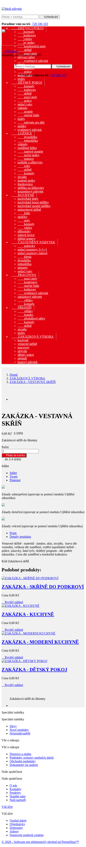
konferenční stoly (32, 46)
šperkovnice (25, 184)
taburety (26, 68)
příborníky (24, 231)
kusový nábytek (28, 362)
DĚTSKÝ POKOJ (27, 82)
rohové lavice (26, 235)
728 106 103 (40, 24)
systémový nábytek (33, 61)
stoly (24, 220)
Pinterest (15, 480)
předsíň (22, 358)
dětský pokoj (26, 354)
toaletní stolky (26, 180)
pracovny (23, 347)
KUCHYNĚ (23, 195)
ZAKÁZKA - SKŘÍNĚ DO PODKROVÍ (43, 586)
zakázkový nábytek (30, 296)
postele (25, 111)
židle (24, 213)
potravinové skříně (29, 209)
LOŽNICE (22, 133)
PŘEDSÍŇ (22, 307)
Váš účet (7, 806)
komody (26, 31)
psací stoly (27, 53)
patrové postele (30, 151)
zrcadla (22, 177)
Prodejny (15, 792)
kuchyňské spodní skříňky (34, 206)
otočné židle (28, 115)
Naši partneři (18, 800)
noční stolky (28, 155)
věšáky (25, 300)
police (25, 71)
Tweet (13, 476)
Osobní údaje (18, 820)
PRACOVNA (24, 275)
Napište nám (17, 796)
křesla (21, 64)
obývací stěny (26, 57)
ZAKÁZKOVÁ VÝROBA (33, 336)
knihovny (27, 35)
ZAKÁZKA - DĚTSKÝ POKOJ (34, 669)
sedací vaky (25, 75)
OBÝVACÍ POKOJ (28, 28)
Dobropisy (16, 827)
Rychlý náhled (12, 602)
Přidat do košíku (14, 455)
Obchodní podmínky (23, 761)
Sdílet (13, 473)
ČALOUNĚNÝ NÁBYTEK (33, 242)
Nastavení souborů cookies (27, 835)
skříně (25, 50)
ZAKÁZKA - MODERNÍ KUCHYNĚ (40, 642)
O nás (13, 785)
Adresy (14, 831)
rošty (24, 166)
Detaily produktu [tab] (20, 536)
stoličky (22, 217)
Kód (5, 561)
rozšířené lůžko (27, 148)
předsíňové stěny (31, 318)
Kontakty (15, 789)
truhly (21, 119)
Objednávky (17, 824)
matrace (26, 158)
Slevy (13, 726)
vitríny (25, 39)
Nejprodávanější (20, 733)
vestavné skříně (27, 344)
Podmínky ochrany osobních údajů (32, 757)
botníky (26, 315)
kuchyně (23, 340)
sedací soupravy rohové (32, 253)
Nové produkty (19, 729)
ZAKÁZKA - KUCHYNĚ (28, 614)
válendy (23, 108)
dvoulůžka (27, 137)
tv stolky (26, 42)
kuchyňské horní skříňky (33, 202)
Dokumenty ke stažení (24, 765)
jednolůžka (28, 140)
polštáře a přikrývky (30, 162)
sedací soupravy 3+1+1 (32, 249)
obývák (22, 351)
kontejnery (27, 282)
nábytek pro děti (31, 122)
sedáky (22, 126)
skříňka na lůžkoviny (31, 188)
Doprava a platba (20, 754)
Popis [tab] (13, 533)
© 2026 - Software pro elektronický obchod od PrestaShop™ (40, 842)
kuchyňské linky (28, 198)
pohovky (26, 246)
